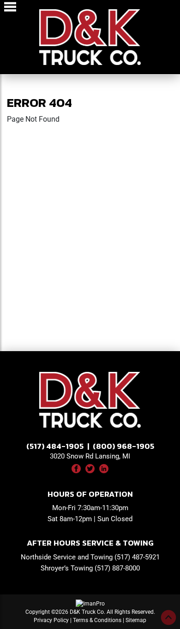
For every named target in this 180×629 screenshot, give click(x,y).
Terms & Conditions (97, 620)
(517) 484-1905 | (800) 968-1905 (90, 446)
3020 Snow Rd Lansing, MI (90, 456)
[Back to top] (168, 617)
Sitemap (136, 620)
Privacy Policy (51, 620)
